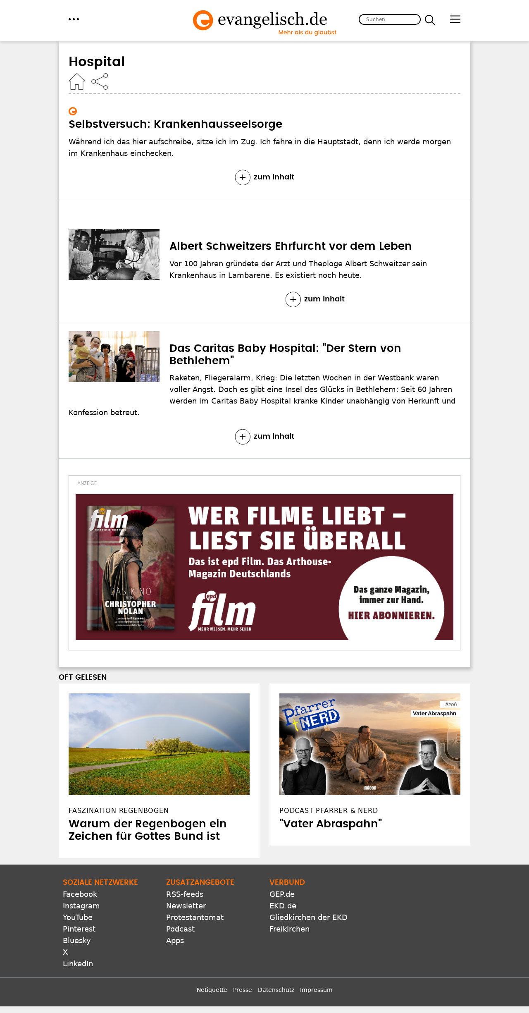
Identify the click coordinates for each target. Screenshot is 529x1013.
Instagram (81, 905)
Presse (242, 990)
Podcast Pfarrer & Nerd (328, 811)
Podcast (180, 929)
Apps (175, 940)
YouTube (78, 917)
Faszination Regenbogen (119, 811)
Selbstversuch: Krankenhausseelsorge (175, 124)
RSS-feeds (184, 894)
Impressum (316, 990)
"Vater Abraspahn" (330, 824)
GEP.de (282, 894)
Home (77, 81)
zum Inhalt (274, 177)
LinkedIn (78, 963)
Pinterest (79, 929)
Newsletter (186, 905)
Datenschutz (276, 990)
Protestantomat (195, 917)
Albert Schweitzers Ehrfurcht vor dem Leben (290, 246)
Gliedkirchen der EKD (308, 917)
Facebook (80, 894)
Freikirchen (289, 929)
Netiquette (212, 990)
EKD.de (282, 905)
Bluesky (77, 940)
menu (74, 19)
